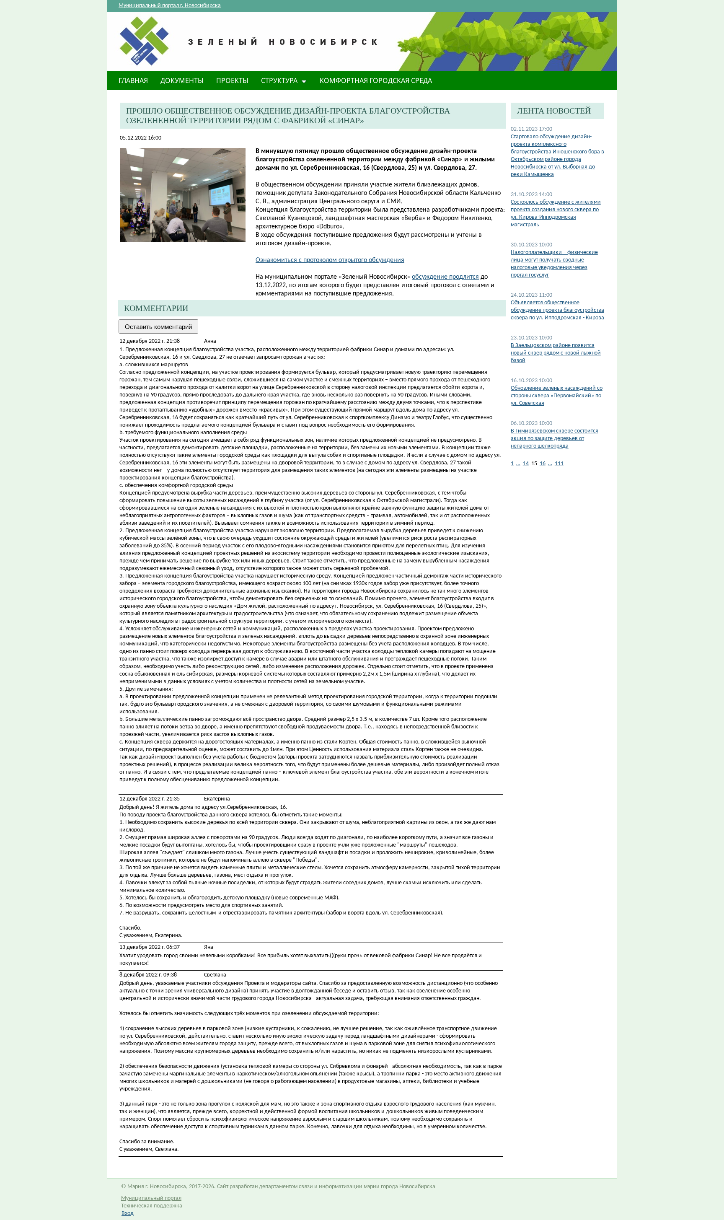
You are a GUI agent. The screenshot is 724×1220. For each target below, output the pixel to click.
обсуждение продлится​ (445, 277)
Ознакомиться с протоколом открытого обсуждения (330, 260)
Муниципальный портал (151, 1198)
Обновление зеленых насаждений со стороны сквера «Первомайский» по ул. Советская (556, 396)
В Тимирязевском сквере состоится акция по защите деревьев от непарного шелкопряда (554, 438)
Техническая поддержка (151, 1206)
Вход (128, 1213)
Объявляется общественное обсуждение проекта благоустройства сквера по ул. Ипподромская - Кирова (557, 310)
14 (526, 464)
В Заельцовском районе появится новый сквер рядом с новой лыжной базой (556, 353)
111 (559, 464)
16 (543, 464)
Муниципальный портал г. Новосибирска (170, 6)
